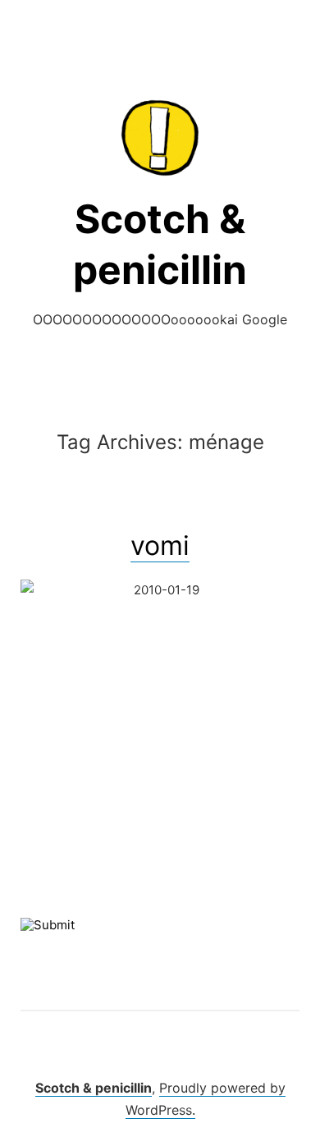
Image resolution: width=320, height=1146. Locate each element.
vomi (160, 545)
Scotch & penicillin (93, 1088)
